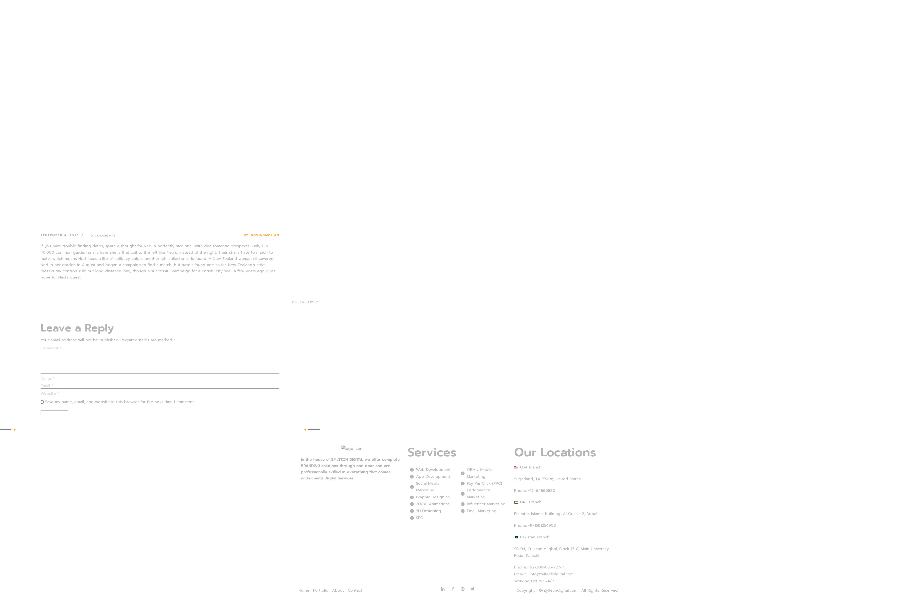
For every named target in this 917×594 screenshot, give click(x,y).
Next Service (290, 429)
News (105, 229)
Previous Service (33, 429)
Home (94, 229)
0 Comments (103, 235)
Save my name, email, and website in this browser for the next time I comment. (120, 402)
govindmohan (265, 235)
